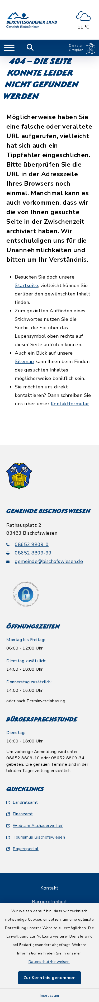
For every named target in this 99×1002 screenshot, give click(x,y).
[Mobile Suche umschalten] (30, 48)
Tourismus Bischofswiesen (39, 837)
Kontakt (49, 888)
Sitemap (24, 361)
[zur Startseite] (31, 20)
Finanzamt (23, 814)
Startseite (26, 285)
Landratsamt (25, 802)
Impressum (49, 995)
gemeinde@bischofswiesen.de (49, 561)
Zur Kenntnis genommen (49, 978)
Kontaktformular (70, 404)
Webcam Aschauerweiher (38, 826)
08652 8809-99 (33, 553)
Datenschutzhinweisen (49, 961)
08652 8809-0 (32, 544)
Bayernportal (26, 849)
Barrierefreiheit (49, 901)
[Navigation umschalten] (9, 48)
